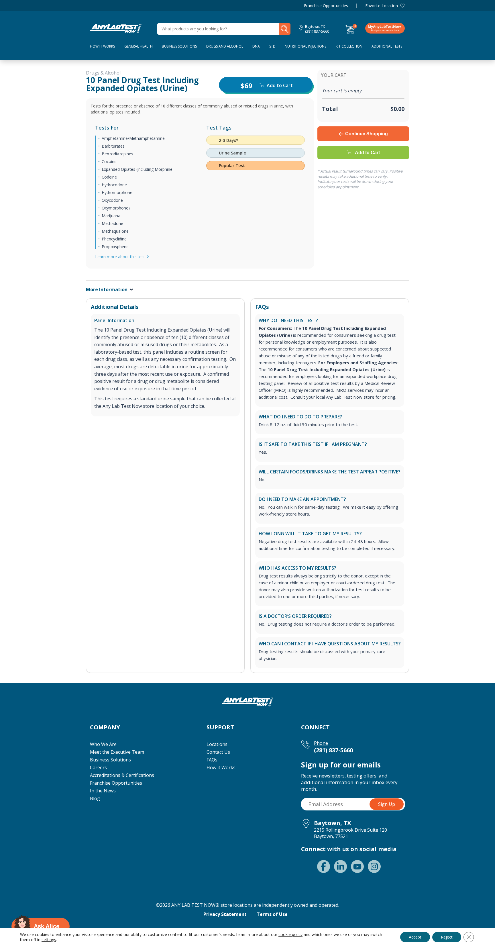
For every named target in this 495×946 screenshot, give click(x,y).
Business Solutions (179, 46)
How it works (102, 46)
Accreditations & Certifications (122, 775)
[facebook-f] (323, 866)
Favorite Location (381, 5)
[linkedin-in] (340, 866)
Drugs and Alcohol (224, 46)
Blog (95, 798)
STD (272, 46)
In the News (103, 791)
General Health (138, 46)
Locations (217, 744)
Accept (415, 937)
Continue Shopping (366, 133)
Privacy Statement (225, 914)
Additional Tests (387, 46)
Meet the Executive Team (117, 752)
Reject (447, 937)
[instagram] (374, 866)
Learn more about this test (120, 256)
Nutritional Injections (305, 46)
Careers (98, 767)
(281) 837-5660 (317, 31)
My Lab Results (385, 28)
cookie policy (290, 934)
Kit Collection (349, 46)
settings (49, 939)
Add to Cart (367, 152)
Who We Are (103, 744)
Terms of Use (272, 914)
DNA (256, 46)
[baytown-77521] (116, 28)
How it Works (221, 767)
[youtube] (357, 866)
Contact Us (218, 752)
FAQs (212, 760)
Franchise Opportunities (326, 5)
